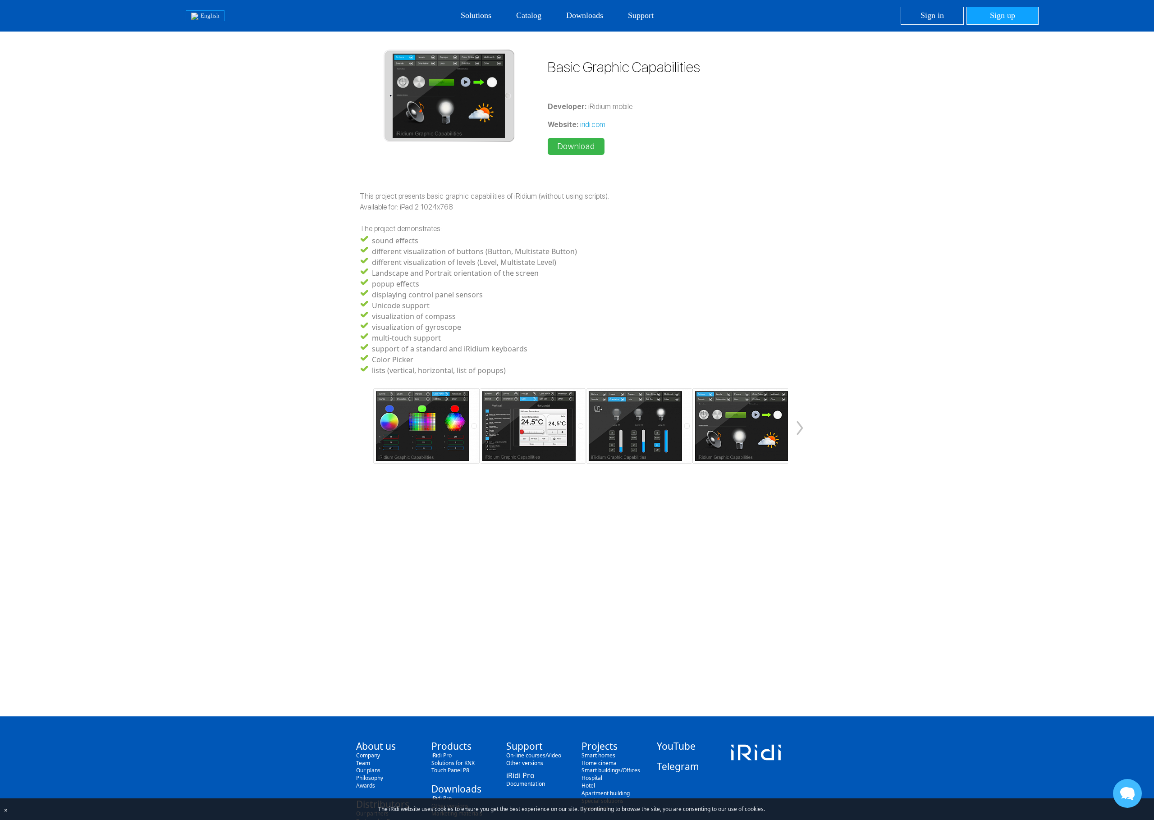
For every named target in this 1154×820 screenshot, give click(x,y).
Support (641, 15)
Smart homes (598, 755)
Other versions (524, 763)
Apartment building (606, 793)
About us (376, 746)
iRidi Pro (441, 755)
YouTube (676, 746)
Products (451, 746)
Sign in (932, 15)
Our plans (368, 770)
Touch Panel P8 (450, 770)
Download (576, 146)
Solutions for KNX (453, 763)
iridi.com (592, 124)
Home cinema (599, 763)
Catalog (528, 15)
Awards (365, 785)
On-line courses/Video (533, 755)
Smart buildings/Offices (611, 770)
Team (363, 763)
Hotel (588, 785)
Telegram (678, 766)
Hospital (592, 778)
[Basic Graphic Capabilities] (426, 426)
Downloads (584, 15)
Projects (600, 746)
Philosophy (369, 778)
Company (368, 755)
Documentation (525, 784)
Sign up (1002, 15)
